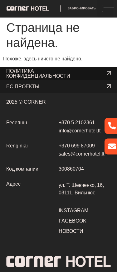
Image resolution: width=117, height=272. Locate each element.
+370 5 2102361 (77, 122)
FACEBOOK (72, 220)
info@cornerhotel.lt (79, 130)
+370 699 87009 (77, 145)
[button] (105, 8)
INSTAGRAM (73, 210)
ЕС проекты (22, 86)
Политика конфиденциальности (38, 73)
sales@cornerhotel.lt (81, 154)
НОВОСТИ (71, 231)
